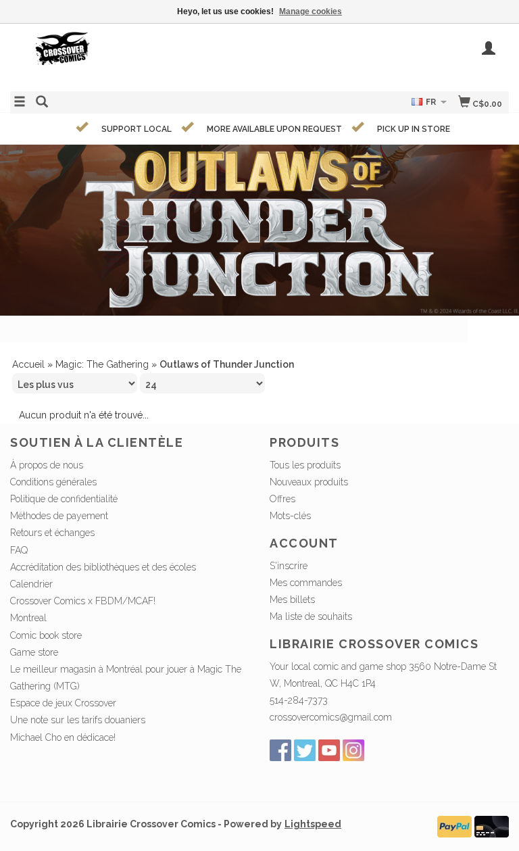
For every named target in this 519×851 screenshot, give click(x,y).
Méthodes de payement (59, 515)
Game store (34, 652)
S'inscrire (288, 565)
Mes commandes (306, 582)
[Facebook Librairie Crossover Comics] (280, 750)
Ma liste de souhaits (311, 616)
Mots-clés (290, 515)
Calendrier (31, 584)
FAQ (19, 550)
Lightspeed (313, 824)
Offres (282, 498)
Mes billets (292, 599)
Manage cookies (310, 11)
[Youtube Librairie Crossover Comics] (329, 750)
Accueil (28, 364)
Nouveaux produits (309, 482)
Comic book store (46, 635)
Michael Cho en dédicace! (63, 737)
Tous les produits (305, 465)
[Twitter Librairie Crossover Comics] (305, 750)
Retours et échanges (52, 532)
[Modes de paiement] (454, 826)
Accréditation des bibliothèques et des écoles (103, 567)
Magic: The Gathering (102, 364)
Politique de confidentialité (64, 498)
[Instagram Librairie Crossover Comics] (353, 750)
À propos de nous (46, 465)
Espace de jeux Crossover (63, 703)
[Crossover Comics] (134, 56)
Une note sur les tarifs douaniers (77, 719)
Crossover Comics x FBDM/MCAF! (82, 600)
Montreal (28, 617)
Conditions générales (53, 482)
